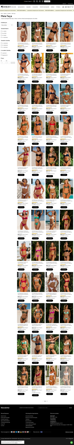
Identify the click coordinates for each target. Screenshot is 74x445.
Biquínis (28, 7)
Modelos (9, 13)
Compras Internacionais (5, 422)
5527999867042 (61, 416)
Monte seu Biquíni (44, 7)
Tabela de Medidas (29, 425)
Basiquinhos (21, 7)
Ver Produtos (47, 1)
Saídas (52, 7)
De (1, 60)
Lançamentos (5, 7)
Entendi (16, 442)
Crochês (13, 7)
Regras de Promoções (30, 427)
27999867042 (53, 420)
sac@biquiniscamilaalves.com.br (56, 423)
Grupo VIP (3, 423)
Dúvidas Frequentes (4, 419)
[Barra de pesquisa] (63, 7)
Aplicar (13, 62)
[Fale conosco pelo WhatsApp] (71, 442)
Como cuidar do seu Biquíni (31, 423)
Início (2, 13)
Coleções (35, 7)
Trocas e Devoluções (30, 422)
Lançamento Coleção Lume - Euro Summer (10, 10)
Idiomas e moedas (69, 432)
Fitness (58, 7)
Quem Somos (3, 415)
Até (6, 60)
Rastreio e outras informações (31, 417)
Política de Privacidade (5, 417)
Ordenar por (4, 22)
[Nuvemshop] (69, 438)
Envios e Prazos (28, 420)
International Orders (29, 415)
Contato (2, 425)
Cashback (27, 419)
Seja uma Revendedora (5, 420)
